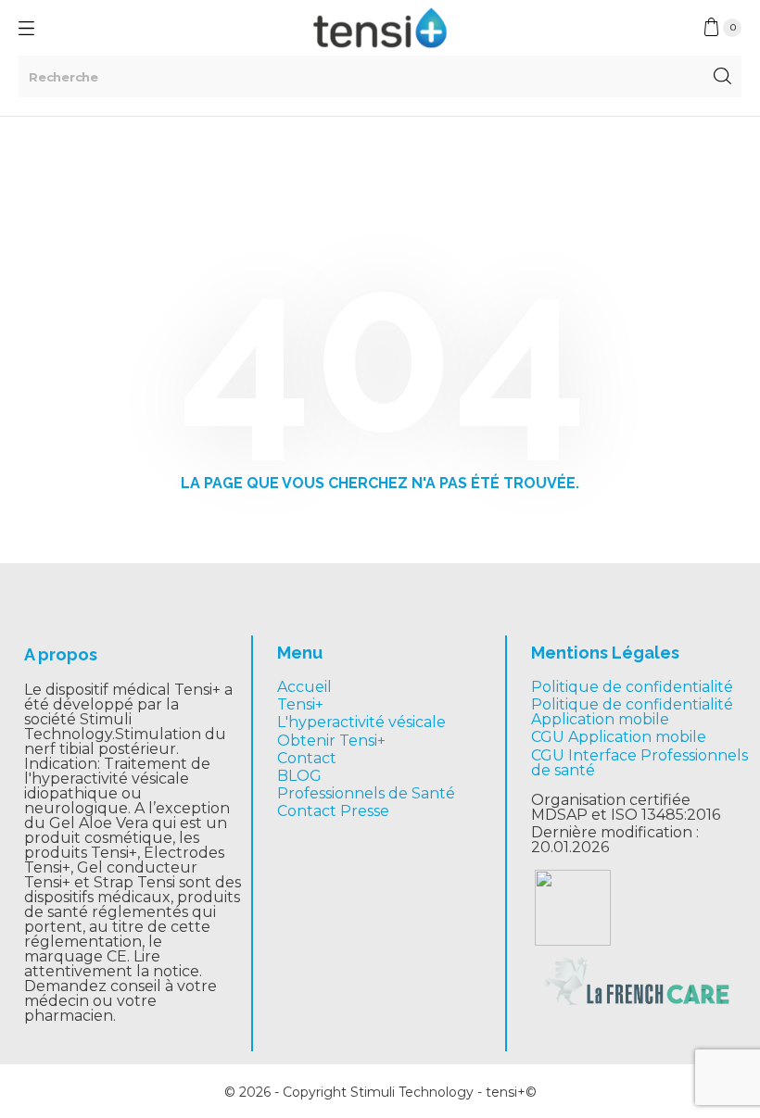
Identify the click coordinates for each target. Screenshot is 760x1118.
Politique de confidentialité (632, 687)
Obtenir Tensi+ (331, 740)
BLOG (299, 776)
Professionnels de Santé (366, 793)
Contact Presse (333, 811)
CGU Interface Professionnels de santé (639, 763)
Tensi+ (300, 704)
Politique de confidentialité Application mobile (632, 712)
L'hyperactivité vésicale (361, 722)
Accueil (304, 687)
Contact (306, 758)
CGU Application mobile (618, 737)
